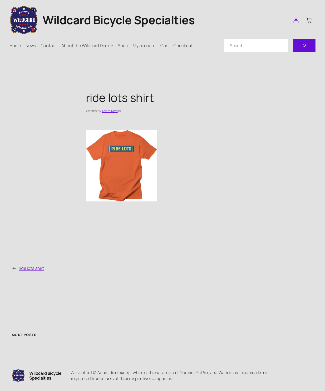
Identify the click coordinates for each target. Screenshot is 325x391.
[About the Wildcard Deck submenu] (112, 45)
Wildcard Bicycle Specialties (119, 20)
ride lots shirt (31, 268)
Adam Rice (110, 111)
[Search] (304, 45)
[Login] (295, 20)
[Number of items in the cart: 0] (308, 20)
